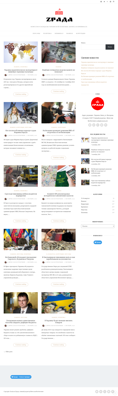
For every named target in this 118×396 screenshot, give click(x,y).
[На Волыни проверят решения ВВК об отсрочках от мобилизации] (58, 123)
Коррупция (80, 33)
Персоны (36, 33)
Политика (47, 33)
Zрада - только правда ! (21, 377)
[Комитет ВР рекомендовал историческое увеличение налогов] (58, 186)
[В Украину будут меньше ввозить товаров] (58, 313)
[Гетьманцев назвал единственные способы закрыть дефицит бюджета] (21, 313)
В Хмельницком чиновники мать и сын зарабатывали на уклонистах (58, 258)
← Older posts (8, 352)
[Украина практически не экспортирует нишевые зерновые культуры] (21, 62)
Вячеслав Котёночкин (16, 75)
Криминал (59, 33)
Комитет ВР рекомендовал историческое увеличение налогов (58, 195)
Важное (69, 33)
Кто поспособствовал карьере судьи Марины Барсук (21, 131)
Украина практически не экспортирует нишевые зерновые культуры (20, 71)
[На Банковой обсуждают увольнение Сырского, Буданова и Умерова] (21, 250)
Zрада (98, 242)
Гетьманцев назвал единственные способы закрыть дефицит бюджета (20, 321)
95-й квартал (50, 254)
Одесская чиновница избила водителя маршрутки (21, 195)
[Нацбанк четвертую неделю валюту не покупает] (58, 62)
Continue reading (21, 94)
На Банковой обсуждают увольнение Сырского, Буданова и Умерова (20, 258)
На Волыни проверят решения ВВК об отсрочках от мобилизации (58, 131)
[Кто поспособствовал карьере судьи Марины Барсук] (21, 123)
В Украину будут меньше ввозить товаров (58, 321)
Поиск (83, 43)
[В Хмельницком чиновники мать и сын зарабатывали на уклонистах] (58, 250)
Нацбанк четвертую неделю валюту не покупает (58, 71)
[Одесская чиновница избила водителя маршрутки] (21, 186)
